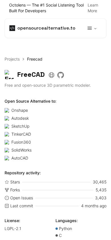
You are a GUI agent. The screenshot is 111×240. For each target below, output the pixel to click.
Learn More (93, 8)
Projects (12, 59)
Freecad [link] (34, 59)
